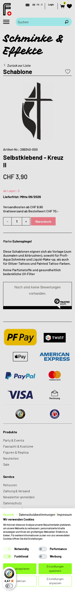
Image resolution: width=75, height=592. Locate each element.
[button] (11, 514)
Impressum (64, 514)
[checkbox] (7, 549)
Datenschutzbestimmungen (37, 514)
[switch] (9, 586)
